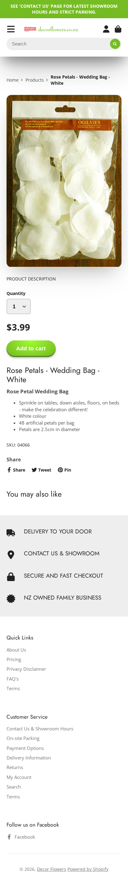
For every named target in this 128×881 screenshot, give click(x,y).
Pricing (14, 659)
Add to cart (31, 348)
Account (106, 29)
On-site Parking (23, 738)
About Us (16, 650)
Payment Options (25, 748)
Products (34, 80)
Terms (13, 688)
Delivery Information (29, 758)
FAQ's (13, 679)
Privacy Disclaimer (26, 669)
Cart (118, 29)
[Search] (115, 44)
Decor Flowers (51, 869)
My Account (19, 777)
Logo (51, 29)
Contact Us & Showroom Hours (40, 728)
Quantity (16, 293)
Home (13, 80)
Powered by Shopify (87, 869)
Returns (15, 767)
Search (14, 787)
